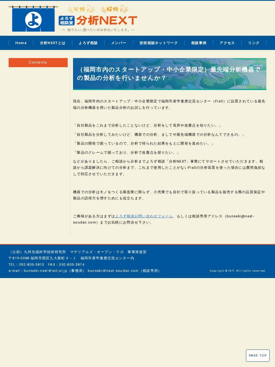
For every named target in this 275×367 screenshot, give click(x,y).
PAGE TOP (258, 355)
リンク (254, 43)
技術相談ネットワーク (159, 43)
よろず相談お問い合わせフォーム (144, 216)
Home (21, 43)
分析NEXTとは (53, 43)
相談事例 (199, 43)
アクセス (227, 43)
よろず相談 (88, 43)
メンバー (118, 43)
